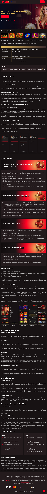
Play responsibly (11, 20)
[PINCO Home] (5, 2)
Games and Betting (32, 69)
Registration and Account (14, 69)
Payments (40, 69)
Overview (5, 69)
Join (42, 1)
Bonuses (23, 69)
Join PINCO (4, 16)
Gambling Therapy (25, 481)
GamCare (7, 480)
